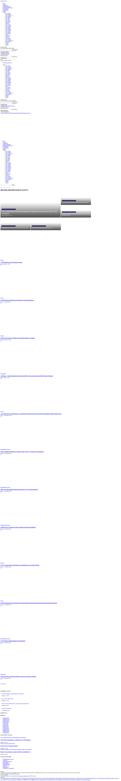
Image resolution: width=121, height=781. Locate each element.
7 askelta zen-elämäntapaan (6, 708)
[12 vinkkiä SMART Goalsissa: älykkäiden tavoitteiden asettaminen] (76, 198)
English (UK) (16, 778)
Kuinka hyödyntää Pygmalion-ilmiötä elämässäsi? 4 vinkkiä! (18, 338)
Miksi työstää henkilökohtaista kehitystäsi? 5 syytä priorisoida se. (19, 489)
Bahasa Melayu (44, 779)
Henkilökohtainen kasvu (8, 7)
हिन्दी (19, 779)
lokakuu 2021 (6, 722)
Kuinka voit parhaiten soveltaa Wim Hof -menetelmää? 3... (16, 752)
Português (59, 778)
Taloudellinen (5, 9)
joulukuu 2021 (6, 720)
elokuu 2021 (5, 724)
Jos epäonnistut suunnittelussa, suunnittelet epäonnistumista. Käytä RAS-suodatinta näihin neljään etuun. (31, 414)
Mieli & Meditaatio (7, 6)
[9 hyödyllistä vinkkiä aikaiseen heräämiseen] (31, 624)
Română (80, 778)
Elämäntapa (5, 5)
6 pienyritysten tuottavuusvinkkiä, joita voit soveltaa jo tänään (18, 676)
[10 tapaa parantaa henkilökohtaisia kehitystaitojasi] (46, 224)
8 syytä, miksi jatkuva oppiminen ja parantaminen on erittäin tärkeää (20, 565)
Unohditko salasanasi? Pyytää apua (7, 105)
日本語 (60, 779)
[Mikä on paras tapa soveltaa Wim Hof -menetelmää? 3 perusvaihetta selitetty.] (16, 749)
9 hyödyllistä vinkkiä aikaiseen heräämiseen (13, 641)
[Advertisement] (23, 116)
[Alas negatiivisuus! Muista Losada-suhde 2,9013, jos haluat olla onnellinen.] (31, 434)
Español (45, 778)
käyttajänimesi (15, 49)
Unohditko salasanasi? (5, 53)
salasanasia (14, 50)
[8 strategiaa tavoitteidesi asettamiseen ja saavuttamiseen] (31, 283)
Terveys (4, 4)
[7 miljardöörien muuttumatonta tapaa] (31, 245)
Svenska (84, 779)
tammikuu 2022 (6, 719)
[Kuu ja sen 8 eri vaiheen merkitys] (8, 743)
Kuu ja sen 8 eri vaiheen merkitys (7, 698)
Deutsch (31, 778)
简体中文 (26, 779)
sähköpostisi (14, 56)
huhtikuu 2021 (6, 729)
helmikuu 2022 (6, 717)
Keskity (2, 260)
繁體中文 (34, 779)
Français (38, 778)
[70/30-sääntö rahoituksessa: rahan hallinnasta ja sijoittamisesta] (13, 737)
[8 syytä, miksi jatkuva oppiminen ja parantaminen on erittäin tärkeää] (31, 548)
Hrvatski (94, 778)
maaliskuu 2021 (6, 730)
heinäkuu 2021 (6, 725)
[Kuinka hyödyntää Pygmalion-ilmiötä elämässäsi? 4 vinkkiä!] (31, 321)
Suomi (3, 777)
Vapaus (4, 11)
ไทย (50, 779)
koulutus (2, 563)
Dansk (67, 779)
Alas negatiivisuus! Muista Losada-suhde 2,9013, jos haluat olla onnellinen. (22, 451)
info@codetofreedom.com (14, 773)
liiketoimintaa (5, 8)
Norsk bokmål (76, 779)
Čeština (100, 778)
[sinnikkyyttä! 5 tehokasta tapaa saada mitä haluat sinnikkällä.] (31, 510)
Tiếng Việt (55, 779)
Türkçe (5, 779)
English (24, 778)
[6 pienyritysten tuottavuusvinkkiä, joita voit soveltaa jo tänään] (31, 659)
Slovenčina (87, 778)
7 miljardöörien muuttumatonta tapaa (11, 262)
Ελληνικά (111, 778)
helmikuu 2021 (6, 731)
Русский (13, 779)
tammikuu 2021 (6, 732)
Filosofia (2, 335)
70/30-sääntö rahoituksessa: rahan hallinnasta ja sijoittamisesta (13, 693)
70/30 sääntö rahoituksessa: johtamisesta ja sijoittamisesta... (16, 740)
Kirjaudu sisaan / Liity (7, 62)
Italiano (51, 778)
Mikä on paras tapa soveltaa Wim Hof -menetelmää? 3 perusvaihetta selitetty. (15, 703)
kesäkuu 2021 (6, 726)
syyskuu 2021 (6, 723)
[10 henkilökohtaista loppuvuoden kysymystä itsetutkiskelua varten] (16, 224)
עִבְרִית (117, 778)
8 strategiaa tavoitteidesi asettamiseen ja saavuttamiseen (17, 300)
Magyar (72, 778)
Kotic (1, 187)
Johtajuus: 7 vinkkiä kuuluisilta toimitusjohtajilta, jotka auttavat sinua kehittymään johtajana (27, 376)
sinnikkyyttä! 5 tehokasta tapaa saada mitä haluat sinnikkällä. (18, 527)
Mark (2, 264)
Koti (4, 3)
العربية (105, 778)
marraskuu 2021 (6, 721)
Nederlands (6, 778)
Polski (65, 778)
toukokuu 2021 (6, 728)
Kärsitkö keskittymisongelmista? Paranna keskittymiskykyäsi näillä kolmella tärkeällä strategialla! (29, 603)
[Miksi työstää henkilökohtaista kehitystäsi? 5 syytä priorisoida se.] (31, 472)
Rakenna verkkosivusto (23, 776)
